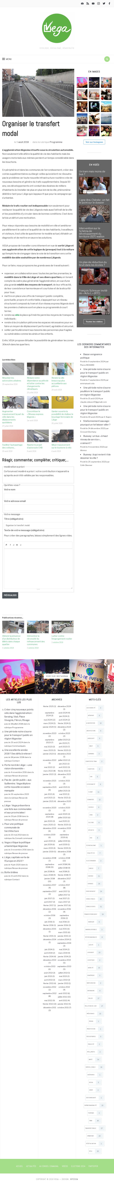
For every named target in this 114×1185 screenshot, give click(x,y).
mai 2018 (63, 871)
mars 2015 (62, 932)
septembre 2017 (49, 891)
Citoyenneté (94, 784)
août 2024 (63, 713)
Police (93, 998)
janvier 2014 (63, 957)
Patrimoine (93, 991)
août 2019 (48, 841)
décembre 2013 (49, 960)
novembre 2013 (64, 960)
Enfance (94, 884)
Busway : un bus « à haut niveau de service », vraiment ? (94, 439)
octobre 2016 (49, 915)
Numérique (93, 975)
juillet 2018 (62, 868)
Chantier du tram (94, 761)
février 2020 (63, 825)
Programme (56, 142)
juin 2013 (48, 976)
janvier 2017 (63, 905)
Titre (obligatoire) (13, 519)
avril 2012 (63, 1000)
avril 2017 (48, 902)
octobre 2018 (9, 648)
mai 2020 (63, 821)
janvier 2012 (63, 1004)
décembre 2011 (49, 1008)
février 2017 (48, 905)
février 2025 (48, 706)
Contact (15, 761)
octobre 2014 (63, 939)
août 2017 (63, 891)
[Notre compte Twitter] (104, 4)
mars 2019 (48, 848)
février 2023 (63, 750)
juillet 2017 (63, 895)
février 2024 (63, 723)
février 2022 (63, 771)
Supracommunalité (93, 1105)
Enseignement (94, 891)
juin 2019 (48, 845)
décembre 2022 (64, 754)
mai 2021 (63, 794)
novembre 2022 (49, 760)
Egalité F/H (93, 853)
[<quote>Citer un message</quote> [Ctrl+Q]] (17, 545)
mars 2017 (62, 902)
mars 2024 (48, 723)
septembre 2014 (64, 943)
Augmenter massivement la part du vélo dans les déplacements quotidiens (13, 417)
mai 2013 (63, 976)
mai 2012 (48, 1000)
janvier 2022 (48, 774)
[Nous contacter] (82, 4)
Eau (94, 838)
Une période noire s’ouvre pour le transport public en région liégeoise (95, 373)
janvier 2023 (48, 754)
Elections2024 (93, 861)
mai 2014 (63, 949)
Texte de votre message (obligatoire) (24, 530)
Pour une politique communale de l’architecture (13, 827)
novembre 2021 (49, 781)
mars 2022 (48, 771)
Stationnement (94, 1098)
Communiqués (19, 746)
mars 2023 (48, 750)
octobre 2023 (64, 733)
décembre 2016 (49, 909)
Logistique (93, 960)
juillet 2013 (63, 973)
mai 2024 (48, 720)
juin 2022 (63, 764)
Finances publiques (94, 914)
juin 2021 (48, 794)
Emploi (94, 868)
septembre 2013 (64, 966)
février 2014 (48, 957)
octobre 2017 (64, 885)
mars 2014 (62, 953)
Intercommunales (94, 937)
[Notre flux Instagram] (98, 4)
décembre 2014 (49, 939)
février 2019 (63, 848)
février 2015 (48, 936)
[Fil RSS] (87, 4)
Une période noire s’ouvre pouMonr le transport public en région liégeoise (95, 391)
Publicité (94, 1044)
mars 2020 (48, 825)
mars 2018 (48, 875)
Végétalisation (94, 1143)
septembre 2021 (49, 787)
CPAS (94, 815)
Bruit (93, 746)
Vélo (94, 1151)
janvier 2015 (63, 936)
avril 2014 (48, 953)
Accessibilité (94, 708)
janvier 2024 (48, 727)
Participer (93, 1166)
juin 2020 (48, 821)
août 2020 (62, 814)
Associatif (94, 738)
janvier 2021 (48, 801)
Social (94, 1082)
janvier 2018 (49, 879)
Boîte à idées (11, 872)
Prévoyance (94, 1014)
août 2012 (63, 993)
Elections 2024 (78, 1166)
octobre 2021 (64, 781)
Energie (94, 876)
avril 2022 (63, 767)
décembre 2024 (64, 706)
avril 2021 (48, 798)
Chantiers (94, 769)
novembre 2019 (64, 828)
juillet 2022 (63, 760)
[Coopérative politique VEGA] (57, 27)
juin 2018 (48, 871)
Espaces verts (94, 906)
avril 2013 (48, 980)
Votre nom (9, 489)
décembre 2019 (49, 828)
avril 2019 (63, 845)
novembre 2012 (49, 987)
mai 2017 (63, 898)
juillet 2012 (62, 997)
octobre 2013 (49, 966)
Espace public (94, 899)
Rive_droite (94, 1052)
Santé (94, 1059)
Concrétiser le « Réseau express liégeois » (35, 414)
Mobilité (94, 968)
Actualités (31, 1166)
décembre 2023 (64, 727)
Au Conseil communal (22, 838)
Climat (93, 792)
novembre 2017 (49, 885)
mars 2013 (62, 980)
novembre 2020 (49, 808)
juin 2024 (63, 716)
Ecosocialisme (93, 845)
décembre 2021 (64, 774)
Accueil (19, 1166)
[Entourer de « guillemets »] (21, 545)
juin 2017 (48, 898)
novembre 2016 (64, 909)
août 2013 (48, 973)
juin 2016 (48, 922)
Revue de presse (20, 776)
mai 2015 (63, 929)
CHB (94, 777)
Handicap (94, 922)
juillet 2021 (62, 791)
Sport (94, 1090)
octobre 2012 (64, 987)
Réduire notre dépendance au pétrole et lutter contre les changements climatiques (37, 383)
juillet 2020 (63, 818)
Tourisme (94, 1113)
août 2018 (23, 142)
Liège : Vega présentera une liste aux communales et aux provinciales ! (17, 809)
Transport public (94, 1128)
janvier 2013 (63, 983)
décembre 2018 (64, 852)
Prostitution (94, 1029)
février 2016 (48, 925)
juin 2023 (63, 743)
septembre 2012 (49, 993)
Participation (94, 983)
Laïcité (94, 945)
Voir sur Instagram (94, 142)
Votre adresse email (15, 501)
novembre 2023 (49, 733)
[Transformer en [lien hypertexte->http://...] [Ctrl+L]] (13, 545)
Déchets (94, 830)
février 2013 (48, 983)
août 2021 (63, 787)
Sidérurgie (93, 1075)
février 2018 (63, 875)
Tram (94, 1121)
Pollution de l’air (94, 1006)
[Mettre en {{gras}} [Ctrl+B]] (6, 545)
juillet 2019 (62, 841)
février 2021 (63, 798)
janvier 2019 (48, 852)
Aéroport (94, 715)
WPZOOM (74, 1179)
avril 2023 (63, 747)
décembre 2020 (64, 801)
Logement (93, 952)
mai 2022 (48, 767)
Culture (94, 822)
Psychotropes (93, 1036)
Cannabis (94, 754)
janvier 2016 (63, 925)
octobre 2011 (63, 1008)
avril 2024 (63, 720)
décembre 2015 (49, 929)
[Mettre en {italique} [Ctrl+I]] (10, 545)
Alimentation (93, 723)
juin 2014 (48, 949)
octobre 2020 (64, 808)
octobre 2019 (49, 835)
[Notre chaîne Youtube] (93, 4)
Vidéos (65, 1166)
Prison (94, 1021)
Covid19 (93, 807)
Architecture (94, 731)
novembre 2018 (49, 858)
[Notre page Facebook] (109, 4)
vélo (17, 315)
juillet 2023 (63, 740)
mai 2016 (63, 922)
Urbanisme (94, 1136)
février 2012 (48, 1004)
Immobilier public (93, 929)
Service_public (94, 1067)
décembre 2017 (64, 879)
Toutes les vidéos (94, 322)
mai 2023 (48, 747)
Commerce (94, 799)
